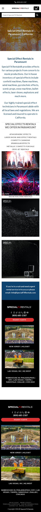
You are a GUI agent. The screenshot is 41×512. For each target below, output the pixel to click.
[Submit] (37, 15)
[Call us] (22, 313)
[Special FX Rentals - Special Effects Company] (20, 8)
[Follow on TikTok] (17, 313)
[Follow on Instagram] (14, 313)
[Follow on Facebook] (11, 313)
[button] (3, 8)
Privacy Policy (25, 502)
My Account (14, 502)
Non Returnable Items (29, 504)
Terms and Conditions (11, 504)
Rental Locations (26, 506)
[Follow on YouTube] (27, 313)
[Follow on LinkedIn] (25, 313)
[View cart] (36, 8)
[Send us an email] (19, 313)
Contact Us (13, 506)
